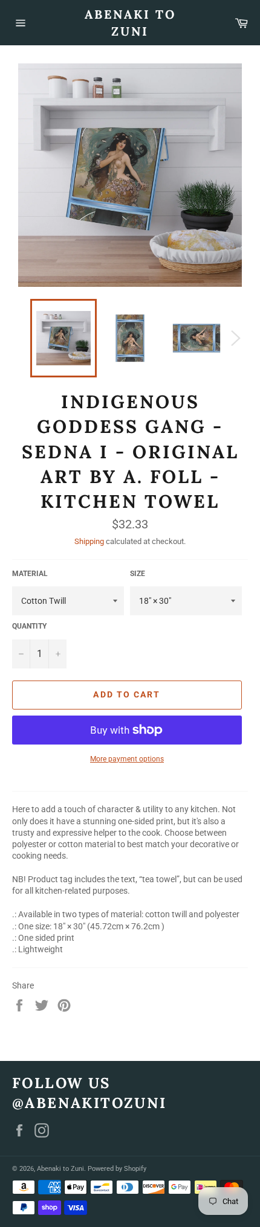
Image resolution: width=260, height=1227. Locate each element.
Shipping (89, 541)
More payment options (127, 759)
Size (137, 573)
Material (30, 573)
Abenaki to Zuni (130, 23)
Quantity (29, 626)
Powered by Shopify (117, 1169)
